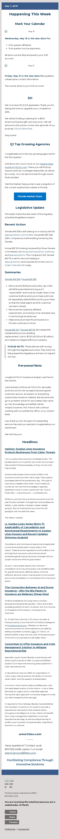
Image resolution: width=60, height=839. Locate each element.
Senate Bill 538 (12, 279)
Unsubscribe (23, 829)
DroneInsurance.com (17, 625)
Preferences (10, 829)
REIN (34, 631)
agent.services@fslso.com (20, 752)
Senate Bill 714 (27, 329)
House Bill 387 (29, 279)
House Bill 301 (12, 329)
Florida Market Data (30, 196)
